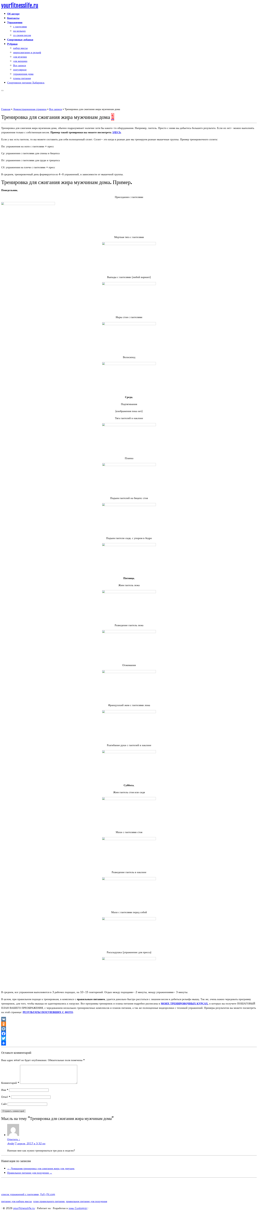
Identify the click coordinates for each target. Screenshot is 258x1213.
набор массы (20, 48)
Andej (10, 1143)
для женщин (20, 61)
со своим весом (22, 35)
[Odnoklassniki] (129, 1024)
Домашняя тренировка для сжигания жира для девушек (41, 1168)
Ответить (13, 1139)
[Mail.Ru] (129, 1028)
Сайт (4, 1104)
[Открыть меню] (2, 90)
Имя (4, 1090)
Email (5, 1097)
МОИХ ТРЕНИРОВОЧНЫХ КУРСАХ (184, 1003)
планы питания (22, 78)
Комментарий (10, 1083)
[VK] (129, 1019)
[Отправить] (129, 1043)
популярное (20, 69)
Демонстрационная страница (29, 109)
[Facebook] (129, 1033)
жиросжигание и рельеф (27, 52)
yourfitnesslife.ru (19, 5)
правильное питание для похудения (86, 1201)
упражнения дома (23, 74)
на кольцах (19, 31)
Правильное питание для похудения (29, 1173)
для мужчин (20, 57)
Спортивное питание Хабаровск (25, 82)
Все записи (19, 65)
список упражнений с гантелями (20, 1194)
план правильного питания (49, 1201)
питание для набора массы (16, 1201)
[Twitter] (129, 1038)
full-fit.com (47, 1194)
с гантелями (20, 26)
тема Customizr (78, 1208)
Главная (5, 109)
